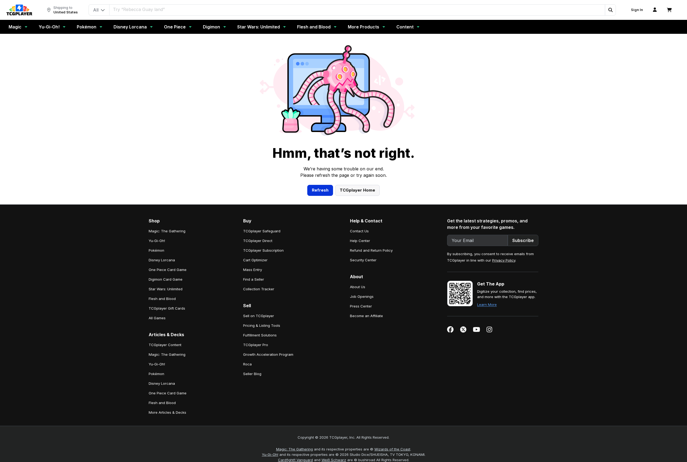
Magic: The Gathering (294, 449)
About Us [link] (357, 287)
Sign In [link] (637, 10)
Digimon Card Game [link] (165, 279)
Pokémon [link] (156, 250)
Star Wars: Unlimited (258, 27)
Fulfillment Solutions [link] (260, 335)
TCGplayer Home (357, 190)
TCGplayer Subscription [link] (263, 250)
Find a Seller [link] (253, 279)
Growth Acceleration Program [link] (268, 354)
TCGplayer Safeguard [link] (261, 231)
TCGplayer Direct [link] (257, 241)
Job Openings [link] (362, 296)
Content (405, 27)
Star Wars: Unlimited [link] (165, 289)
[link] (19, 10)
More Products (363, 27)
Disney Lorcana (130, 27)
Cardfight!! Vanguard (295, 460)
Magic (15, 27)
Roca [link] (247, 364)
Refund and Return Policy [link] (371, 250)
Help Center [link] (360, 241)
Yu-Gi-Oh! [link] (157, 241)
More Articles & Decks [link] (167, 412)
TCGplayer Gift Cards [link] (167, 308)
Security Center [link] (363, 260)
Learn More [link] (487, 304)
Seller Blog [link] (252, 374)
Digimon (211, 27)
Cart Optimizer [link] (255, 260)
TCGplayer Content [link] (165, 345)
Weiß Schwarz (333, 460)
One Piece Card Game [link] (168, 269)
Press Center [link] (361, 306)
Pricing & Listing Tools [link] (261, 325)
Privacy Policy (503, 260)
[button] (610, 10)
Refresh (320, 190)
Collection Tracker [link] (258, 289)
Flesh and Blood (314, 27)
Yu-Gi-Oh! (49, 27)
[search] (357, 9)
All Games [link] (157, 318)
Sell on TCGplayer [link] (258, 316)
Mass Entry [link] (252, 269)
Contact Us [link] (359, 231)
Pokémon (86, 27)
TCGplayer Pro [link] (255, 345)
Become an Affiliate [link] (366, 316)
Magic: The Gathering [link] (167, 231)
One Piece (175, 27)
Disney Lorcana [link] (162, 260)
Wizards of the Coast (392, 449)
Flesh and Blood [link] (162, 298)
